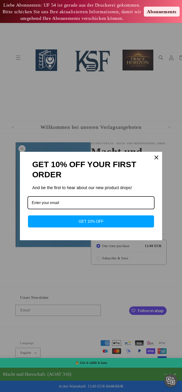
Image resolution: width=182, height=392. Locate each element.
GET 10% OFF (91, 221)
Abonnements (162, 11)
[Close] (156, 157)
